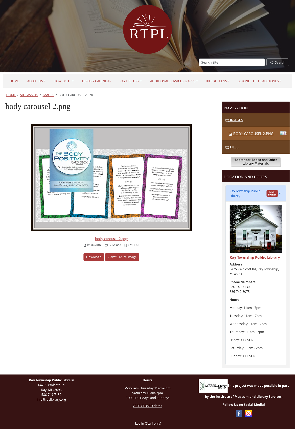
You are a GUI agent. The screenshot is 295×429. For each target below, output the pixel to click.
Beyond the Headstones (258, 81)
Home (14, 81)
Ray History (129, 81)
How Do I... (62, 81)
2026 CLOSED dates (147, 406)
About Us (35, 81)
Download (94, 257)
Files (234, 147)
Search (280, 62)
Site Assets (29, 95)
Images (48, 95)
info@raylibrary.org (51, 399)
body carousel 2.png (111, 238)
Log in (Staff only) (148, 423)
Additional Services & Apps (172, 81)
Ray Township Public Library (253, 193)
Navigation (236, 108)
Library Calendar (96, 81)
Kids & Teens (216, 81)
